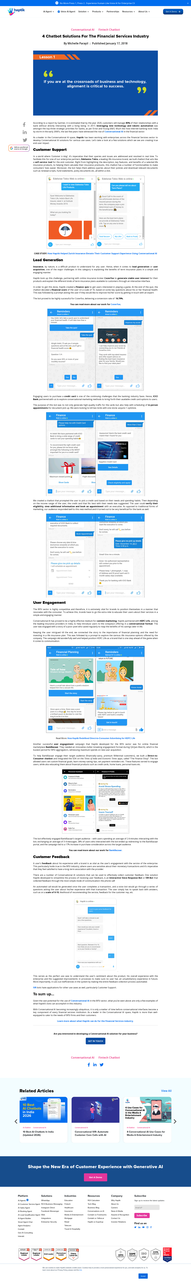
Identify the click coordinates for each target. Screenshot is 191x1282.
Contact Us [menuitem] (115, 1218)
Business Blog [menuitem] (93, 1208)
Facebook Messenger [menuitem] (50, 1211)
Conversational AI (82, 29)
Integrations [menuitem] (46, 1218)
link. (80, 1270)
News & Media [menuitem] (117, 1211)
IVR (34, 987)
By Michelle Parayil (76, 43)
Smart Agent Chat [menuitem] (25, 1222)
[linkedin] (25, 133)
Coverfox (115, 304)
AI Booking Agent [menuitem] (25, 1211)
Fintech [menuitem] (67, 1204)
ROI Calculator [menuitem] (94, 1200)
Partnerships (113, 11)
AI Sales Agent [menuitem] (24, 1208)
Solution (82, 11)
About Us (142, 11)
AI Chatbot (27, 1128)
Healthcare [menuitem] (68, 1208)
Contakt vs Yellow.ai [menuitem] (96, 1218)
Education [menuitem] (68, 1200)
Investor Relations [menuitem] (118, 1222)
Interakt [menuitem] (21, 1236)
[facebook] (24, 125)
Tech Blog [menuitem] (92, 1204)
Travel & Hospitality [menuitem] (72, 1229)
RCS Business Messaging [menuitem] (51, 1204)
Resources (127, 11)
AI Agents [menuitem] (22, 1200)
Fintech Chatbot (109, 29)
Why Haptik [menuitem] (115, 1200)
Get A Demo (171, 11)
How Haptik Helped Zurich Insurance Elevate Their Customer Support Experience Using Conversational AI (102, 253)
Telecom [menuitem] (67, 1225)
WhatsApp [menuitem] (45, 1200)
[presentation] (16, 1121)
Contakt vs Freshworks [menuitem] (97, 1215)
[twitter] (25, 141)
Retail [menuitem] (66, 1222)
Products (96, 11)
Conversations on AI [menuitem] (96, 1211)
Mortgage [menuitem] (68, 1218)
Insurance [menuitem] (68, 1211)
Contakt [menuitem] (21, 1229)
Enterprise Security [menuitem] (49, 1222)
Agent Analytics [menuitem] (24, 1226)
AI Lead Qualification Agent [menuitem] (29, 1215)
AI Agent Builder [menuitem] (24, 1218)
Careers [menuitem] (114, 1208)
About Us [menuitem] (115, 1204)
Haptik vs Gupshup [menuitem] (95, 1222)
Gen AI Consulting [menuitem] (25, 1233)
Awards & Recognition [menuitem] (120, 1215)
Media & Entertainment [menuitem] (73, 1215)
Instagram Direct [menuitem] (48, 1208)
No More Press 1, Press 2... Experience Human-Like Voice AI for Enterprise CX (97, 3)
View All (166, 1091)
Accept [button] (143, 1276)
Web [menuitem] (43, 1215)
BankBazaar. (115, 850)
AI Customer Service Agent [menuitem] (29, 1204)
